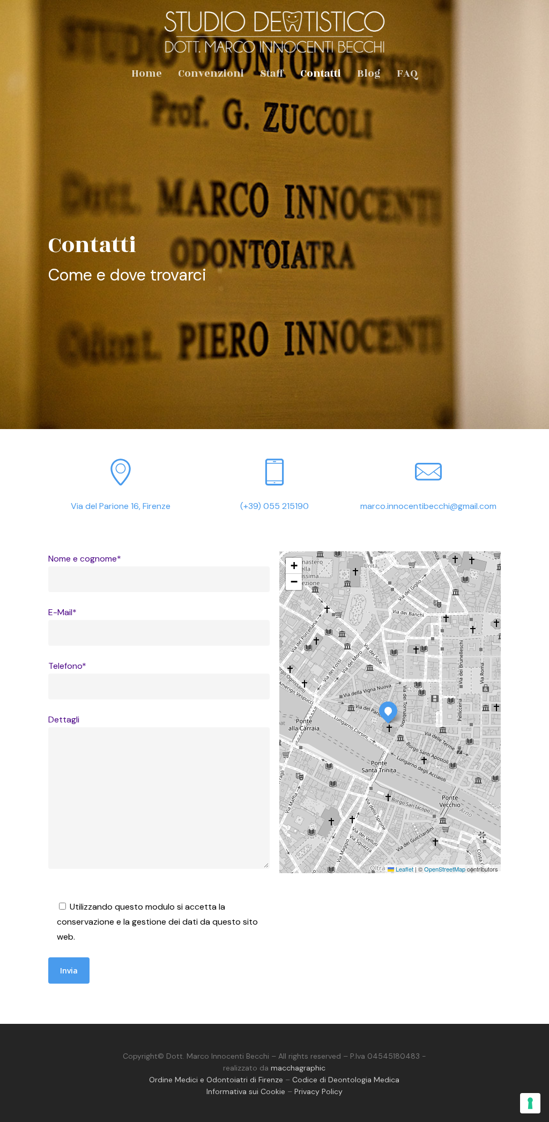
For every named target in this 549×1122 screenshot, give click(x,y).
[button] (388, 711)
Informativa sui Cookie (245, 1091)
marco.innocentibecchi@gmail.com (428, 506)
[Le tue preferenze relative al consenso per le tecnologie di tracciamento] (530, 1103)
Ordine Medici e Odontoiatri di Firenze (216, 1079)
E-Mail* (62, 612)
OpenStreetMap (444, 869)
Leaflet (403, 869)
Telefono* (67, 665)
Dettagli (63, 719)
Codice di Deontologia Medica (345, 1079)
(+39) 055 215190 (274, 506)
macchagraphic (298, 1068)
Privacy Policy (318, 1091)
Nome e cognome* (84, 558)
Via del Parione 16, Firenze (120, 506)
